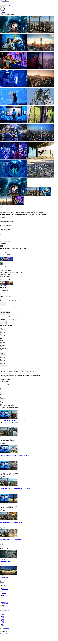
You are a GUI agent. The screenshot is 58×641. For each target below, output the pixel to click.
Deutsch (3, 617)
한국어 (3, 620)
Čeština (3, 615)
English (3, 614)
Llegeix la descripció (3, 285)
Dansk (3, 616)
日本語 (3, 622)
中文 (2, 626)
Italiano (3, 621)
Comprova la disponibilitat (3, 633)
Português (3, 623)
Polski (3, 624)
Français (3, 619)
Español (3, 618)
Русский (3, 625)
